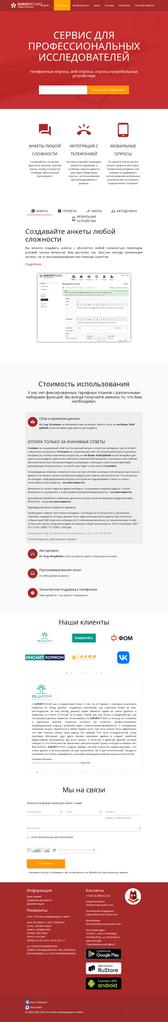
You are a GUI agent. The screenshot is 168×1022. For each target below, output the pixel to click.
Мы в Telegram (38, 1002)
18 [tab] (121, 772)
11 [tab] (86, 772)
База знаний (34, 896)
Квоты (97, 211)
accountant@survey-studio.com (103, 923)
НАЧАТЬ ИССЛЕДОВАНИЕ (108, 89)
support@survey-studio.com (101, 914)
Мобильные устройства (86, 219)
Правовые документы (39, 900)
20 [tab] (130, 772)
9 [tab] (76, 772)
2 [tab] (71, 673)
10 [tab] (81, 772)
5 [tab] (86, 673)
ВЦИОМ (85, 762)
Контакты (124, 5)
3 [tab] (76, 673)
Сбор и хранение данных (59, 418)
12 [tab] (91, 772)
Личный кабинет (145, 5)
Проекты (70, 211)
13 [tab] (96, 772)
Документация (35, 903)
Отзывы (109, 5)
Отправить (46, 863)
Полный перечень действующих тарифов (52, 539)
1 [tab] (66, 673)
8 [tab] (101, 673)
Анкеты (42, 211)
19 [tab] (125, 772)
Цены (97, 5)
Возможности (81, 5)
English (45, 5)
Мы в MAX (36, 1007)
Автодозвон (127, 211)
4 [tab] (81, 673)
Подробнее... (34, 264)
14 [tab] (101, 772)
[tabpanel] (44, 651)
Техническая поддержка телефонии (68, 589)
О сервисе (62, 5)
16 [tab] (111, 772)
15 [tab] (106, 772)
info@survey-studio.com (99, 904)
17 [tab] (116, 772)
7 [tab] (96, 673)
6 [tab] (91, 673)
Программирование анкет (60, 569)
